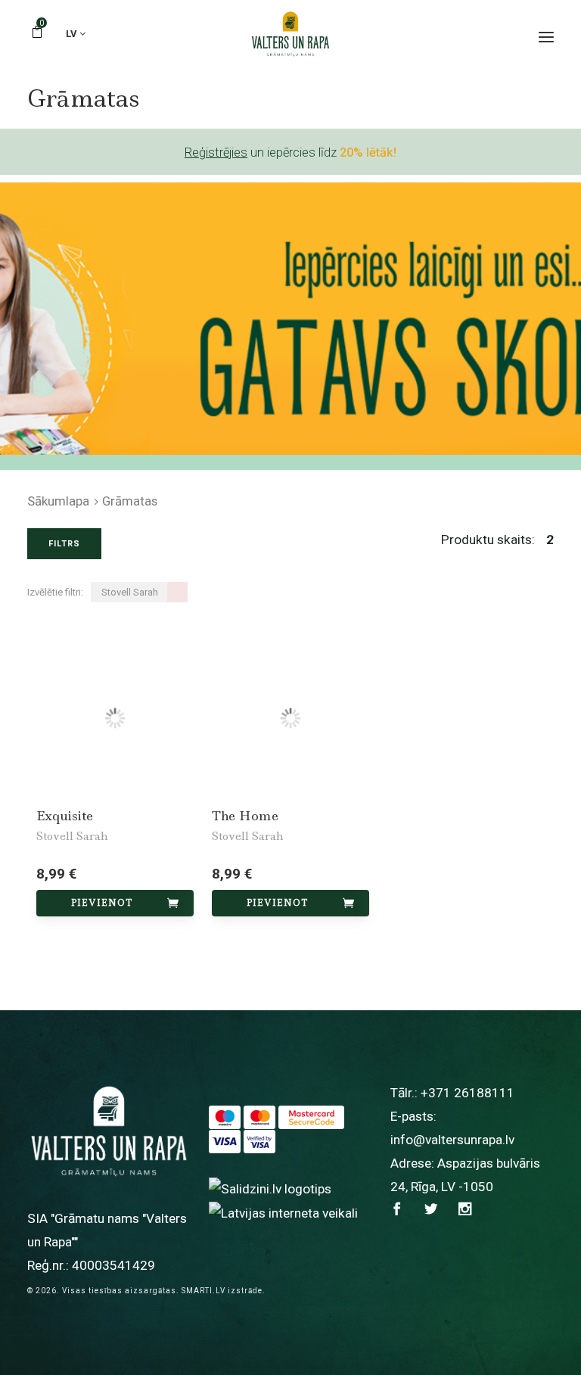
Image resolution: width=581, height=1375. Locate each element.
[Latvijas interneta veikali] (283, 1212)
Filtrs (64, 544)
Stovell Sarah (71, 836)
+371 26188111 (467, 1092)
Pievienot (101, 903)
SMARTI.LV (203, 1290)
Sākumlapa (58, 501)
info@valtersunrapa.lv (452, 1139)
